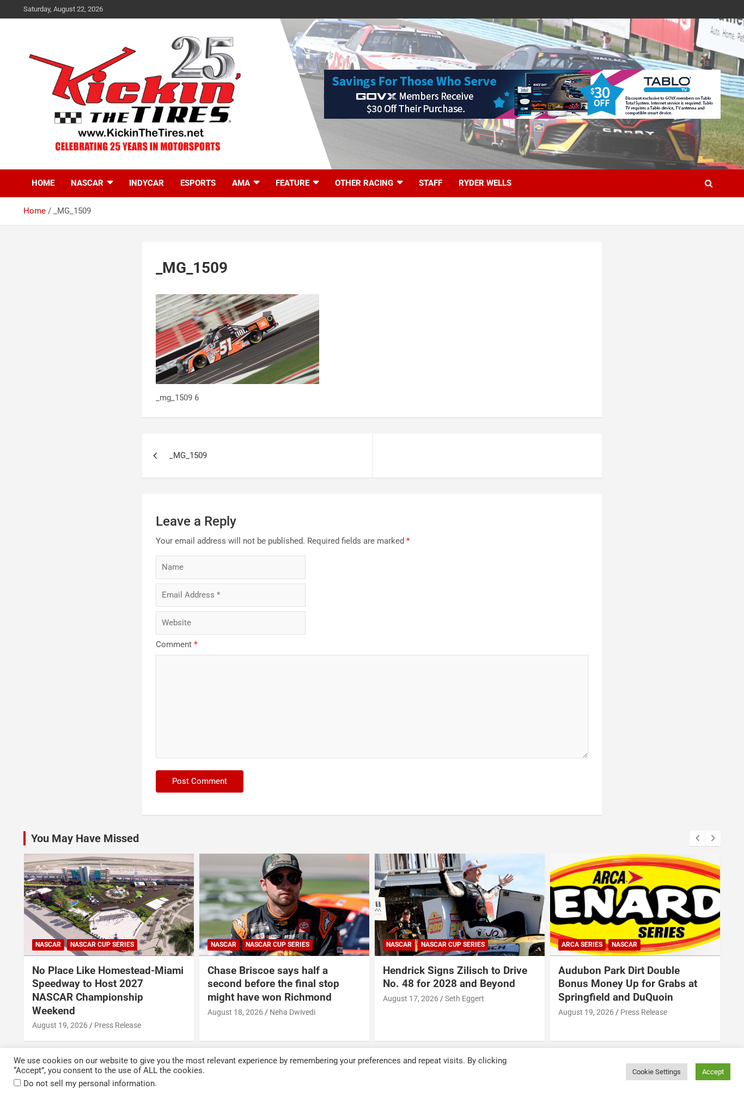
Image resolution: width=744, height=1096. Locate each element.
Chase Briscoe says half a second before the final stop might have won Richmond (273, 983)
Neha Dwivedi (292, 1012)
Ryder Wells (485, 183)
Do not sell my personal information (89, 1083)
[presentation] (697, 838)
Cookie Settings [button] (656, 1072)
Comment (176, 644)
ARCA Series (582, 944)
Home (43, 183)
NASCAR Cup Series (102, 944)
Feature (292, 183)
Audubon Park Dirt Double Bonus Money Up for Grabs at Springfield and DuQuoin (627, 983)
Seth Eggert (464, 998)
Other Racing (364, 183)
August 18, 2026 (235, 1012)
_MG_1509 (188, 455)
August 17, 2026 (410, 998)
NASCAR (87, 183)
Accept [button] (713, 1072)
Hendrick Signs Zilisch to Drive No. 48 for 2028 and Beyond (455, 977)
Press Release (117, 1025)
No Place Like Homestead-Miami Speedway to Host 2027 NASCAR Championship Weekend (108, 990)
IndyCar (146, 183)
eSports (198, 183)
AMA (241, 183)
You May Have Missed (85, 838)
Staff (430, 183)
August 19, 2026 (60, 1025)
